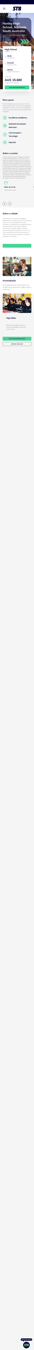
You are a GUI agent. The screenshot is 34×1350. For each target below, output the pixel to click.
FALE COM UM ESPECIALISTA (17, 87)
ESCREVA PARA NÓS (17, 344)
